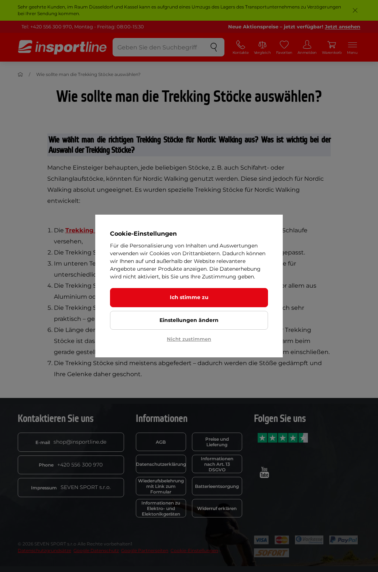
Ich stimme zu (189, 297)
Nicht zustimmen (189, 339)
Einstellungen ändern (189, 320)
